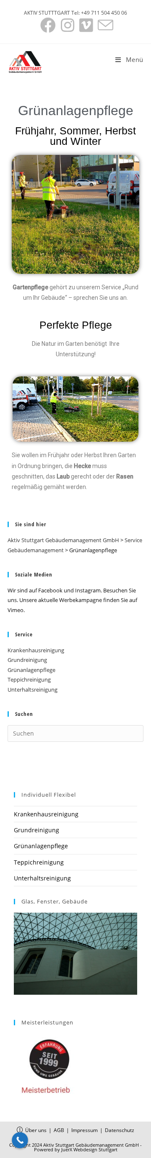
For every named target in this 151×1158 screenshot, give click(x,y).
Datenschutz (119, 1130)
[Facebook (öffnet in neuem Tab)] (48, 25)
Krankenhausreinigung (36, 650)
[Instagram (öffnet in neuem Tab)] (67, 25)
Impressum (84, 1130)
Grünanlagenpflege (31, 670)
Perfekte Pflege (75, 325)
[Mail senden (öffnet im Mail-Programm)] (104, 25)
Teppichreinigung (29, 679)
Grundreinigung (27, 660)
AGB (59, 1130)
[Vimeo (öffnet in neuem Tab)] (86, 25)
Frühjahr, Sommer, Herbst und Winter (75, 136)
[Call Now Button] (20, 1140)
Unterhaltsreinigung (32, 689)
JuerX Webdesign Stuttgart (89, 1149)
